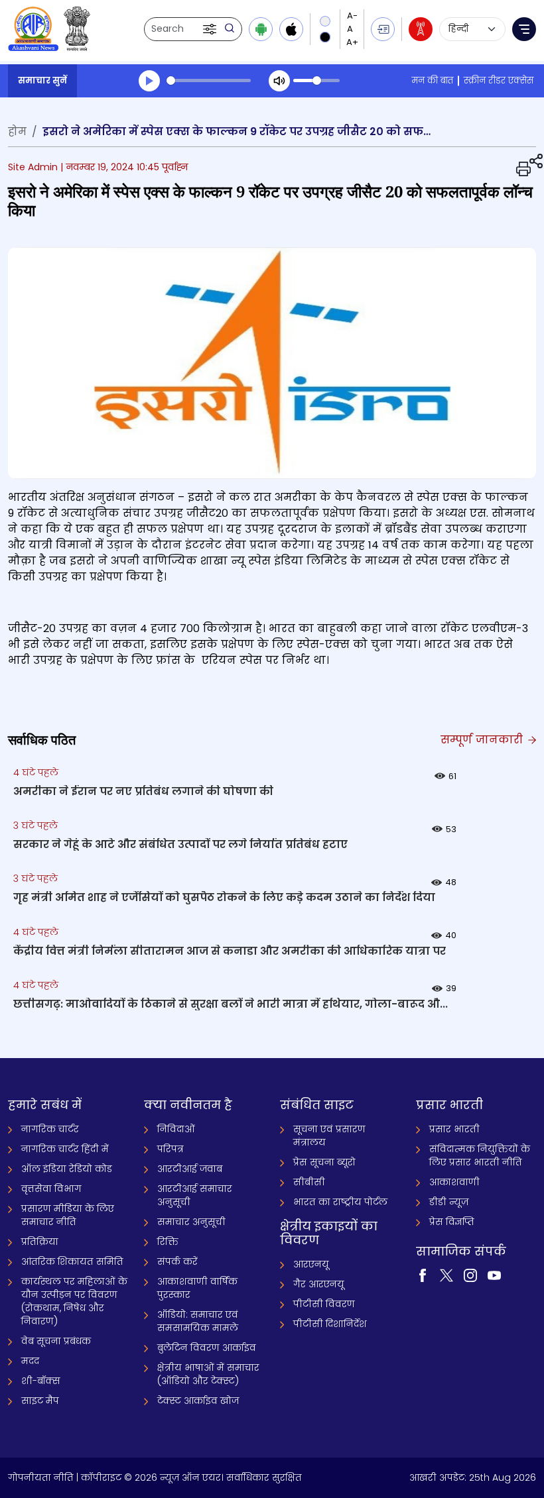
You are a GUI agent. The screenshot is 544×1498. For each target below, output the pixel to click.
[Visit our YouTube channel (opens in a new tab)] (494, 1274)
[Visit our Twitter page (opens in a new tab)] (446, 1274)
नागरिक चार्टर (50, 1129)
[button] (211, 29)
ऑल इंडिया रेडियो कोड (66, 1168)
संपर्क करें (177, 1261)
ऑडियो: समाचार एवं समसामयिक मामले (197, 1321)
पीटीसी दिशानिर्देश (330, 1323)
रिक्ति (167, 1241)
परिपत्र (170, 1148)
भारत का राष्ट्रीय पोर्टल (340, 1201)
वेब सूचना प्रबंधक (56, 1341)
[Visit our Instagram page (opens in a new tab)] (470, 1274)
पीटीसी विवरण (324, 1304)
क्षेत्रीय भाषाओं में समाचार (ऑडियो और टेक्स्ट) (208, 1374)
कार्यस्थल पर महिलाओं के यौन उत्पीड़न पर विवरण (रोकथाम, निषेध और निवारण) (74, 1301)
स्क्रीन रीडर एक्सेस (498, 80)
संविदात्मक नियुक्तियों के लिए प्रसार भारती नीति (479, 1155)
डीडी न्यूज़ (448, 1201)
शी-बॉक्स (40, 1380)
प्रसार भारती (454, 1129)
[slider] (209, 80)
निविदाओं (176, 1129)
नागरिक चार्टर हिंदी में (65, 1148)
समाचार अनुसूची (191, 1221)
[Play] (149, 80)
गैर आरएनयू (318, 1284)
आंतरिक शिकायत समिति (72, 1261)
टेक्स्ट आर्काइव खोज (198, 1400)
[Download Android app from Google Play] (261, 29)
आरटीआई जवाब (189, 1168)
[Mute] (279, 80)
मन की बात (432, 80)
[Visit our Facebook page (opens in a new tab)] (422, 1274)
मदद (30, 1360)
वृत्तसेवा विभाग (51, 1188)
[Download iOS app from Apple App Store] (291, 29)
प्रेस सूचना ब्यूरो (324, 1162)
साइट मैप (40, 1400)
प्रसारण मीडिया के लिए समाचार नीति (67, 1215)
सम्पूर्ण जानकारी (483, 739)
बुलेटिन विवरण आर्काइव (206, 1347)
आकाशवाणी (454, 1182)
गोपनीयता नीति (41, 1477)
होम (17, 131)
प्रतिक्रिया (39, 1241)
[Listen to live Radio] (421, 29)
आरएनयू (311, 1264)
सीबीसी (309, 1182)
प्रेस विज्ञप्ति (451, 1221)
